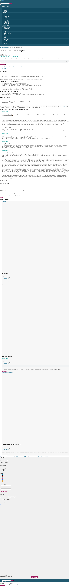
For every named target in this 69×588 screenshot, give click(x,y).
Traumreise (20, 66)
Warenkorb (4, 581)
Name (1, 192)
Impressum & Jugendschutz (6, 499)
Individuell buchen (6, 23)
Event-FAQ (5, 11)
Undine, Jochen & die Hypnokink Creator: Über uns (8, 496)
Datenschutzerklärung (8, 195)
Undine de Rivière (6, 278)
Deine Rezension (3, 190)
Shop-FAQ (5, 24)
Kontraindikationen (64, 106)
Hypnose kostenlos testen (7, 33)
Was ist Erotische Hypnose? (8, 13)
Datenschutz (2, 576)
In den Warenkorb (2, 64)
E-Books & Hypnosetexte (4, 462)
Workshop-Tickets (6, 8)
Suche (3, 579)
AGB (3, 500)
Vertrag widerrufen (34, 577)
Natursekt (5, 66)
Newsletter (5, 17)
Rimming (9, 66)
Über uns (5, 18)
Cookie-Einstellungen (5, 502)
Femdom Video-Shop (3, 463)
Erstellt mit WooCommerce (8, 576)
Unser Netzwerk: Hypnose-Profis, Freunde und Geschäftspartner (9, 497)
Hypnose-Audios (6, 19)
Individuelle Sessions (3, 465)
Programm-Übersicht (7, 27)
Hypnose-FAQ (6, 14)
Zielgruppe (5, 10)
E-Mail (1, 193)
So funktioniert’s (6, 9)
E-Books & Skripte (6, 15)
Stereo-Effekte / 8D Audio (15, 66)
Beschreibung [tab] (4, 68)
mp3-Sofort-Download (5, 6)
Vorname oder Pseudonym (5, 484)
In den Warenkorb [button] (4, 371)
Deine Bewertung (3, 183)
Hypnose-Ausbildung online (4, 460)
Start (0, 47)
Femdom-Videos (6, 22)
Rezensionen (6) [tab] (4, 69)
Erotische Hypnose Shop (5, 47)
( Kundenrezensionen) (3, 57)
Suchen (10, 3)
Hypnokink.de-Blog (7, 16)
